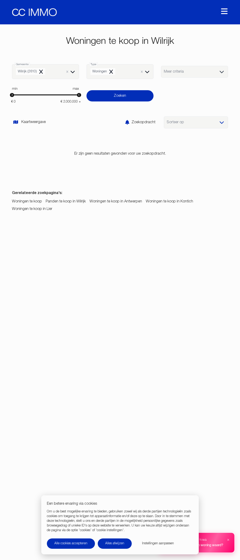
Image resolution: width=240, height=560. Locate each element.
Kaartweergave (33, 122)
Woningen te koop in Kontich (169, 201)
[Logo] (34, 12)
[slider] (12, 95)
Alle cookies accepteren (70, 543)
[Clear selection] (67, 72)
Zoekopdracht (143, 122)
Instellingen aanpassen (158, 543)
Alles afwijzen (114, 543)
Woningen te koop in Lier (32, 209)
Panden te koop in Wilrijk (66, 201)
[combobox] (45, 71)
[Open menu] (224, 11)
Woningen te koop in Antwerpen (116, 201)
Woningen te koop (27, 201)
